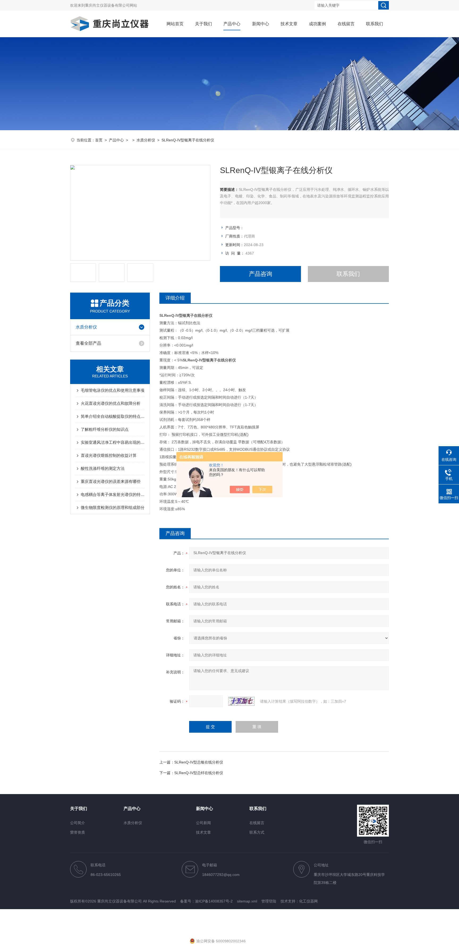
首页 (99, 140)
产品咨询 (260, 274)
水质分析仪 (146, 140)
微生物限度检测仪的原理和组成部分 (112, 507)
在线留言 (346, 24)
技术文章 (289, 24)
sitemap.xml (247, 901)
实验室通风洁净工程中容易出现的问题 (112, 442)
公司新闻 (203, 823)
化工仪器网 (308, 901)
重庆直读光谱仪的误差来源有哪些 (111, 481)
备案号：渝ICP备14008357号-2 (206, 901)
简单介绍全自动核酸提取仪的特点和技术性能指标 (112, 416)
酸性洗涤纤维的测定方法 (103, 468)
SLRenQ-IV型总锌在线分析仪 (198, 773)
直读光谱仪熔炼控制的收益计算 (109, 455)
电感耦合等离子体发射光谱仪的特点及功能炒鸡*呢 (112, 494)
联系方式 (256, 832)
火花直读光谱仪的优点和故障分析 (111, 403)
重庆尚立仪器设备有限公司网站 (111, 5)
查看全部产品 (88, 343)
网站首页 (175, 24)
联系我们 (374, 24)
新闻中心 (260, 24)
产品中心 (231, 24)
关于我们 (203, 24)
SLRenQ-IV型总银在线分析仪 (198, 762)
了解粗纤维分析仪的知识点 (105, 429)
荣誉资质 (77, 832)
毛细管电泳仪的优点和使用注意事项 (112, 390)
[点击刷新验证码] (241, 701)
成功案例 (317, 24)
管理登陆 (268, 901)
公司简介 (77, 823)
